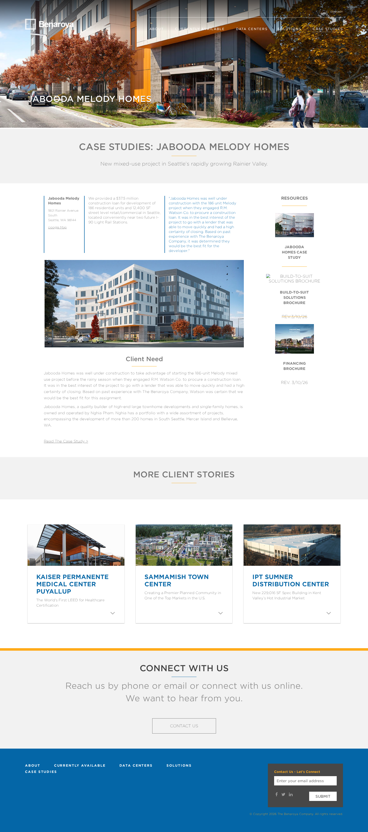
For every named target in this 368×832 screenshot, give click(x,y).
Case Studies (328, 29)
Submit (322, 796)
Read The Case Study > (66, 441)
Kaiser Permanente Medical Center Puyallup (72, 584)
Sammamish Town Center (176, 580)
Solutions (289, 29)
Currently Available (200, 29)
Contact (336, 12)
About (156, 29)
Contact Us (184, 726)
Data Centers (252, 29)
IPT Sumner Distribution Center (290, 580)
